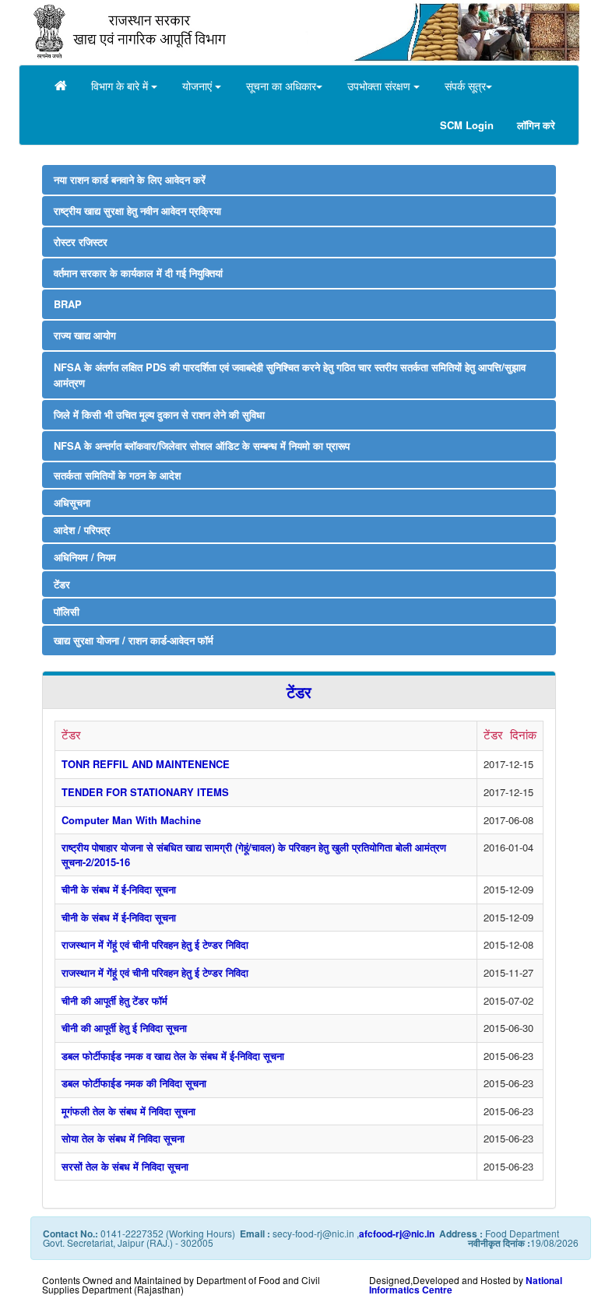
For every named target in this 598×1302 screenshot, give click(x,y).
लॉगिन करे (536, 125)
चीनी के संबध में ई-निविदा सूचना (119, 889)
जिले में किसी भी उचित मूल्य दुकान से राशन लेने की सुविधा (159, 414)
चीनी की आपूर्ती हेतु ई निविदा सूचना (124, 1027)
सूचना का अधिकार (281, 85)
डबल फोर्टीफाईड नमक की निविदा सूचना (134, 1083)
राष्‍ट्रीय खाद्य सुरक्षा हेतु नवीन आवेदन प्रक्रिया (137, 210)
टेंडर (62, 584)
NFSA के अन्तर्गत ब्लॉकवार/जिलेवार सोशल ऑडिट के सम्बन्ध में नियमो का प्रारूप (202, 445)
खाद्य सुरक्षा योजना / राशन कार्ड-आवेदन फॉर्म (133, 640)
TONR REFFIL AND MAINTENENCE (146, 763)
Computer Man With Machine (131, 819)
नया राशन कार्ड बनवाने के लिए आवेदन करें (130, 179)
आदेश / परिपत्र (82, 529)
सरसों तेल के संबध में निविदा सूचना (125, 1166)
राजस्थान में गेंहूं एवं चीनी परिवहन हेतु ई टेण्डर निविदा (155, 944)
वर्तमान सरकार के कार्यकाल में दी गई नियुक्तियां (138, 272)
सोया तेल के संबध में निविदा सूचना (123, 1138)
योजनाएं (198, 85)
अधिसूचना (72, 502)
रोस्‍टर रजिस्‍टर (80, 241)
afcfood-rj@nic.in (396, 1234)
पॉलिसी (66, 611)
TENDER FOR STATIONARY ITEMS (145, 791)
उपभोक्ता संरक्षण (380, 85)
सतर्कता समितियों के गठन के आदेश (122, 475)
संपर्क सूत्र (465, 85)
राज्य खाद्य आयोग (85, 335)
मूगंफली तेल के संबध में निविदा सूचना (128, 1111)
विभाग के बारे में (121, 85)
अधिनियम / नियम (85, 556)
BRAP (68, 304)
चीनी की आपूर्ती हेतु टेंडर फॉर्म (114, 1000)
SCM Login (467, 125)
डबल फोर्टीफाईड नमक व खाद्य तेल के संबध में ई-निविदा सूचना (173, 1055)
